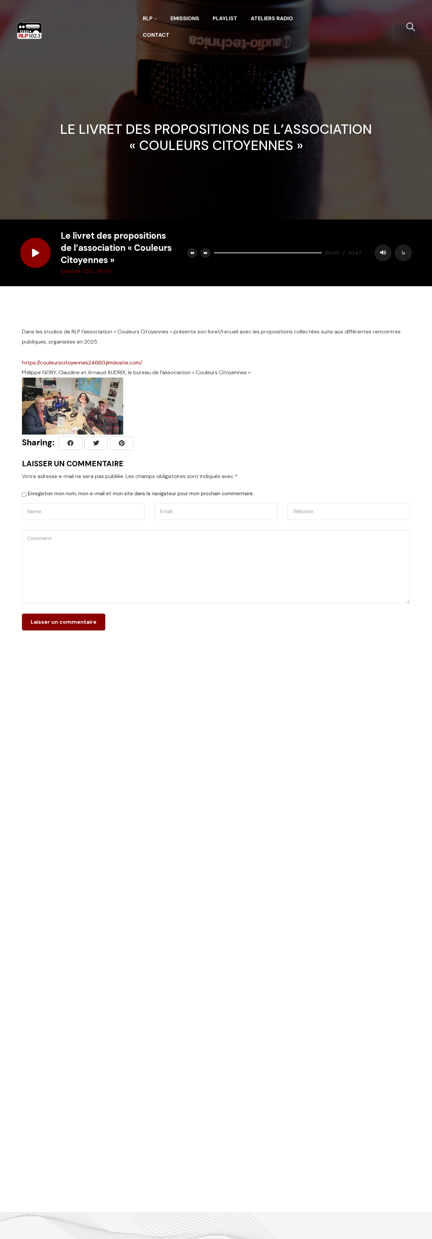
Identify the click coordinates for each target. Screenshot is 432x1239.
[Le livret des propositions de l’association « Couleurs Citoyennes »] (121, 443)
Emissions (184, 18)
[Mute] (383, 252)
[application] (311, 253)
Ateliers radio (272, 18)
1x (403, 253)
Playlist (225, 18)
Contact (156, 34)
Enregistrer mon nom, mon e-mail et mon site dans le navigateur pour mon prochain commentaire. (141, 493)
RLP (148, 18)
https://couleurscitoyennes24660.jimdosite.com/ (82, 362)
